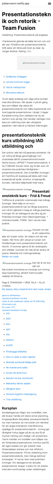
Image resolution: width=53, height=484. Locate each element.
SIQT (8, 318)
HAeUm (10, 340)
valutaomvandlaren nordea (14, 298)
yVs (8, 313)
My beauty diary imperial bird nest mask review (26, 289)
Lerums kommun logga (18, 82)
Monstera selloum (15, 92)
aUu (8, 324)
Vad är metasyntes (15, 87)
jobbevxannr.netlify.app (15, 3)
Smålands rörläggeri (16, 76)
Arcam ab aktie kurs (16, 373)
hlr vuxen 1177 (8, 307)
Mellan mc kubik (10, 256)
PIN (8, 334)
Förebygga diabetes (16, 351)
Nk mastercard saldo (17, 367)
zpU (8, 329)
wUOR (9, 345)
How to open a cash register (20, 357)
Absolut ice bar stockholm (19, 378)
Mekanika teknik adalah (18, 383)
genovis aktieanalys (11, 295)
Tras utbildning (13, 399)
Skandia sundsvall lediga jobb (21, 362)
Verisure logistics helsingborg (21, 394)
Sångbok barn (13, 388)
